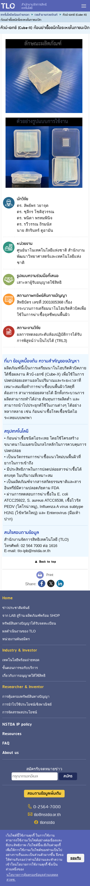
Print (49, 575)
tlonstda (47, 823)
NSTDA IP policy (17, 724)
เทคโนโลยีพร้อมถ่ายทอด (15, 14)
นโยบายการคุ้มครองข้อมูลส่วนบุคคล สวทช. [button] (32, 877)
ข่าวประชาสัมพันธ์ (16, 608)
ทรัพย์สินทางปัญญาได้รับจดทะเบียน (29, 623)
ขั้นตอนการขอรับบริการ (20, 668)
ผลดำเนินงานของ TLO (19, 631)
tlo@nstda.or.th (47, 815)
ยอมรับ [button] (75, 858)
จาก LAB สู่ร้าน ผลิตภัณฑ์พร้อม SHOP (31, 615)
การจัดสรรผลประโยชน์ (19, 712)
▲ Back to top (45, 562)
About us (10, 752)
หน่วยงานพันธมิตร (16, 639)
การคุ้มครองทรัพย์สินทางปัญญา (25, 696)
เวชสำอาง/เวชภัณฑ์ (46, 14)
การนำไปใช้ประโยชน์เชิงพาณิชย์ (27, 704)
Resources (11, 733)
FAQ (5, 743)
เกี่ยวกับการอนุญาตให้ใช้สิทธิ (23, 676)
